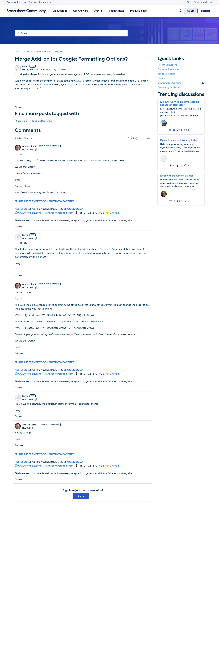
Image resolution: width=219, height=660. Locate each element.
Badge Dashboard (166, 73)
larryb (25, 66)
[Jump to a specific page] (148, 138)
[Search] (180, 11)
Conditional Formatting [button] (41, 121)
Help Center (29, 2)
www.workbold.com (29, 213)
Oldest (26, 138)
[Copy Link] (71, 69)
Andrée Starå (29, 146)
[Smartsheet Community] (26, 11)
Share (18, 107)
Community (13, 2)
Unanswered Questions (181, 82)
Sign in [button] (81, 496)
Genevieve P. (62, 69)
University (45, 2)
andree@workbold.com (59, 213)
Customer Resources (168, 69)
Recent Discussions (167, 64)
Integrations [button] (21, 121)
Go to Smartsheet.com (200, 2)
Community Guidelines (169, 87)
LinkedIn (115, 213)
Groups (161, 78)
